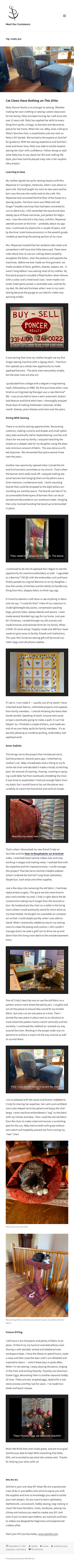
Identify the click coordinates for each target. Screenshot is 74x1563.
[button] (29, 337)
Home (45, 1546)
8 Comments (37, 1549)
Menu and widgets (64, 19)
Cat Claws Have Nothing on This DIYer (32, 100)
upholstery (21, 1549)
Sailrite (34, 1546)
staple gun (10, 1549)
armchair (58, 1546)
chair (65, 1546)
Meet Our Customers (18, 24)
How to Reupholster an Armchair (44, 853)
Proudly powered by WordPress (20, 1558)
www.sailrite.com (48, 1534)
